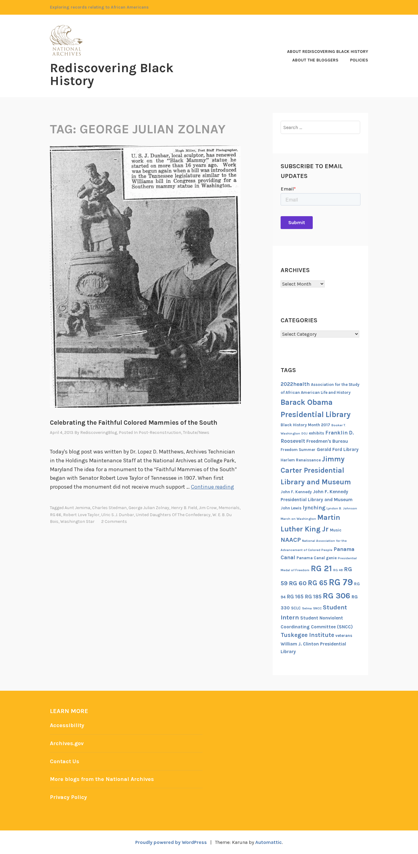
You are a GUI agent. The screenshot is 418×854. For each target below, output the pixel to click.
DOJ (304, 433)
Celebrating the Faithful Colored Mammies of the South (133, 422)
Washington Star (77, 521)
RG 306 (336, 596)
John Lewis (291, 508)
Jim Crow (208, 507)
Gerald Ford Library (338, 449)
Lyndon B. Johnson (342, 508)
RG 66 (55, 514)
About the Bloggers (315, 60)
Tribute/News (196, 432)
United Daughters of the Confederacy (173, 514)
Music (335, 530)
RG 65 (317, 583)
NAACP (291, 539)
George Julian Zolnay (149, 507)
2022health (295, 384)
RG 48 (338, 570)
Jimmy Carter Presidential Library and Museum (316, 470)
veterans (343, 635)
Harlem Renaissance (301, 460)
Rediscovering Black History (112, 74)
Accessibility (67, 725)
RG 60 (298, 583)
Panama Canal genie (317, 558)
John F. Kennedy (296, 492)
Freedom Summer (298, 449)
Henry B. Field (184, 507)
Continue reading (212, 486)
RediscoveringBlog (98, 432)
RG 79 (341, 582)
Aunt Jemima (77, 507)
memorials (229, 507)
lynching (314, 508)
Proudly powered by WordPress (171, 842)
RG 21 (321, 568)
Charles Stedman (109, 507)
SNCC (317, 608)
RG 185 (313, 596)
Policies (359, 60)
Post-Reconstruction (160, 432)
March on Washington (298, 519)
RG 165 (295, 596)
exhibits (316, 433)
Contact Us (64, 761)
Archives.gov (67, 743)
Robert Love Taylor (81, 514)
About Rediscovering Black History (327, 51)
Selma (307, 608)
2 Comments (114, 521)
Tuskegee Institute (307, 634)
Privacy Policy (68, 797)
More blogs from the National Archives (102, 779)
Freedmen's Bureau (327, 441)
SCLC (296, 608)
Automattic (268, 842)
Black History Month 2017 (305, 425)
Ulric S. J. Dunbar (117, 514)
